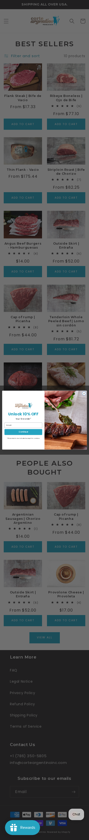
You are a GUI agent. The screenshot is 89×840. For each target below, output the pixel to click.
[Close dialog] (84, 393)
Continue (23, 431)
